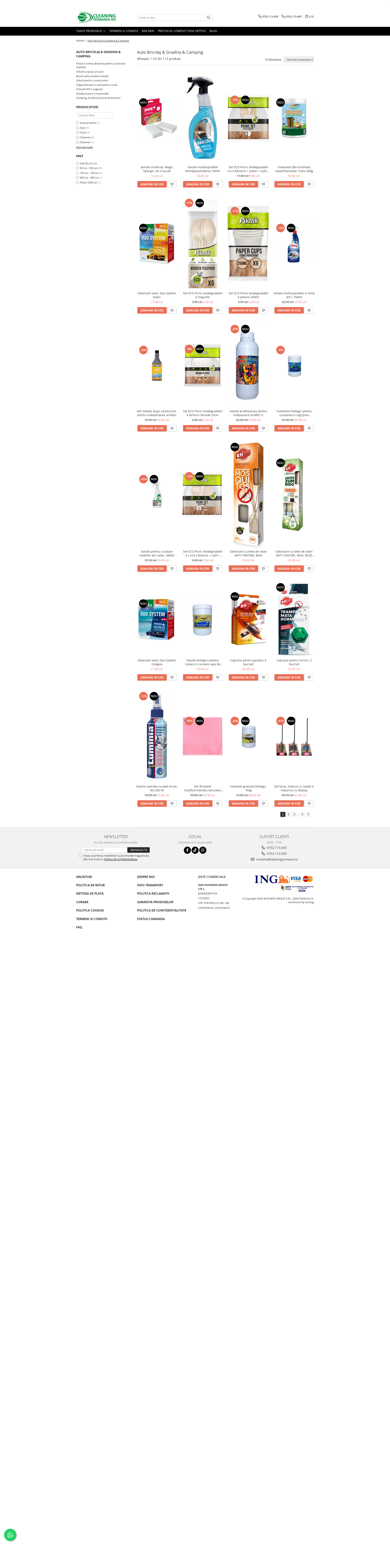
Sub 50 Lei (86, 163)
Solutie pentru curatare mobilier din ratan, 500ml (157, 553)
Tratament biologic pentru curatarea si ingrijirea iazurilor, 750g (294, 413)
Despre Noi (146, 877)
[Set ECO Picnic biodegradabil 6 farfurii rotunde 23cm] (202, 365)
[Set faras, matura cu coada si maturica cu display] (294, 736)
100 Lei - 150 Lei (89, 173)
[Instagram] (202, 850)
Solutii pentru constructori (92, 80)
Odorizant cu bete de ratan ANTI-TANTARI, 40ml (248, 553)
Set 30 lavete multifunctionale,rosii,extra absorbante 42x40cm (202, 788)
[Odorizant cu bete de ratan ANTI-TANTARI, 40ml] (248, 494)
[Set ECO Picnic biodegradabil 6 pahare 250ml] (248, 243)
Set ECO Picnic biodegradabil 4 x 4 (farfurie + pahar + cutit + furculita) (248, 169)
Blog (213, 31)
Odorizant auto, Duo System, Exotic (157, 295)
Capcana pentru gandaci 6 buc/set (248, 662)
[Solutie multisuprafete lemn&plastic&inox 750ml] (202, 118)
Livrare (82, 902)
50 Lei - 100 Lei (88, 168)
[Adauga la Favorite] (172, 184)
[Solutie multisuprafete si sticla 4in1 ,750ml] (294, 243)
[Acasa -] (96, 17)
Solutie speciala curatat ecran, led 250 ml (157, 788)
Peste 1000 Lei (88, 182)
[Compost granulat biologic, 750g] (248, 736)
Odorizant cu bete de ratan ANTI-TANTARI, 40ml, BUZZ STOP (294, 553)
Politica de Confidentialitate (120, 859)
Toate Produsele (89, 31)
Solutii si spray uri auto (90, 71)
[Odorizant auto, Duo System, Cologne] (157, 619)
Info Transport (150, 885)
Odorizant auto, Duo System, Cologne (157, 662)
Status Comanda (151, 919)
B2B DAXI (148, 31)
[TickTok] (195, 850)
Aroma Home (88, 123)
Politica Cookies (90, 910)
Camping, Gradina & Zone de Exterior (98, 98)
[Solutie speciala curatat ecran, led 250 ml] (157, 736)
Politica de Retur (90, 885)
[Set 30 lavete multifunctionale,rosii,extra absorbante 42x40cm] (202, 736)
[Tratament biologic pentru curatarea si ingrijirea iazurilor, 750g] (294, 365)
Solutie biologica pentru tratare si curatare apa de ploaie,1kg (202, 662)
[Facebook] (187, 850)
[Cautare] (208, 17)
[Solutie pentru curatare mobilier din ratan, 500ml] (157, 495)
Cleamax (85, 137)
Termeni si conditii (123, 31)
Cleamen (85, 142)
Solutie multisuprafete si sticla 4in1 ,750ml (294, 295)
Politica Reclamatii (153, 893)
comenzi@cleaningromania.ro (276, 859)
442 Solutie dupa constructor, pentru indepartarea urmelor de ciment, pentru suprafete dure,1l (157, 413)
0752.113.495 (276, 854)
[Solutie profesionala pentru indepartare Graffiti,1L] (248, 365)
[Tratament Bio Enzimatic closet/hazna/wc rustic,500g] (294, 118)
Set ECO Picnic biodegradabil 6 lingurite (202, 295)
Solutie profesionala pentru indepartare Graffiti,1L (248, 413)
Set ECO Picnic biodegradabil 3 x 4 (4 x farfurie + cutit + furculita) (202, 553)
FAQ (79, 927)
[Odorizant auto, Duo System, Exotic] (157, 243)
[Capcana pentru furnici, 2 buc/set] (294, 619)
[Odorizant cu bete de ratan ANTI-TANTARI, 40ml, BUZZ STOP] (294, 495)
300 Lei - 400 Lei (89, 177)
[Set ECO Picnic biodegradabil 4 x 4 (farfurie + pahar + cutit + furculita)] (248, 118)
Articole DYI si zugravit (89, 89)
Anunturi (84, 877)
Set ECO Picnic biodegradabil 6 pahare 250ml (248, 295)
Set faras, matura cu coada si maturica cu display (294, 788)
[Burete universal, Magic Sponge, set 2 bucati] (157, 118)
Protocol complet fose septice (182, 31)
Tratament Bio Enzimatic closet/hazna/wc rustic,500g (294, 169)
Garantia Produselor (155, 902)
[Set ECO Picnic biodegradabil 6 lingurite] (202, 243)
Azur (82, 128)
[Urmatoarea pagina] (308, 814)
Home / (81, 41)
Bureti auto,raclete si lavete (92, 76)
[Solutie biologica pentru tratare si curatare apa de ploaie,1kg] (202, 619)
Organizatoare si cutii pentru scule (96, 85)
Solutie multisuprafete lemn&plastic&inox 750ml (202, 169)
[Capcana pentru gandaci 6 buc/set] (248, 619)
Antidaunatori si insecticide (92, 93)
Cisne (83, 132)
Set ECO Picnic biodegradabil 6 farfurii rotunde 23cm (202, 413)
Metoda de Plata (90, 893)
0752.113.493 (276, 848)
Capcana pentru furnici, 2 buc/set (294, 662)
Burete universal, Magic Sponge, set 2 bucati (157, 169)
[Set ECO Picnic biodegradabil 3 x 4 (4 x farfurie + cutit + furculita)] (202, 494)
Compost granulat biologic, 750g (248, 788)
